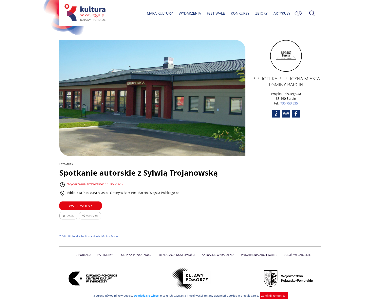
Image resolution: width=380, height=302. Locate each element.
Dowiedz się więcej (146, 295)
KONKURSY (240, 13)
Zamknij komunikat (273, 295)
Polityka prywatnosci (136, 255)
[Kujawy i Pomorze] (190, 278)
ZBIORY (261, 13)
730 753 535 (289, 103)
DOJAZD (70, 215)
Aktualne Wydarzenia (218, 255)
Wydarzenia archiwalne (259, 255)
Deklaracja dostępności (177, 255)
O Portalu (83, 255)
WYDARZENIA (190, 13)
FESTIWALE (216, 13)
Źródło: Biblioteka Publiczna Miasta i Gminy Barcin (88, 236)
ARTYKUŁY (282, 13)
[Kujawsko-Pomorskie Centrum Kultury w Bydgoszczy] (91, 278)
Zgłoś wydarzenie (297, 255)
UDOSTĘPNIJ (92, 215)
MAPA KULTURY (160, 13)
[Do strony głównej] (84, 13)
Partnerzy (105, 255)
